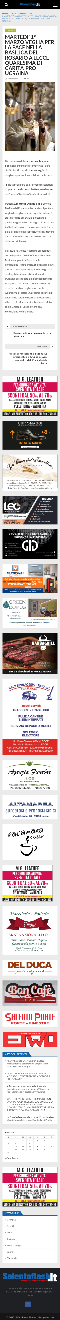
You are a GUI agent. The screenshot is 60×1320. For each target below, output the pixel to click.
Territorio (10, 30)
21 (9, 1150)
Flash (9, 1232)
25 (37, 1150)
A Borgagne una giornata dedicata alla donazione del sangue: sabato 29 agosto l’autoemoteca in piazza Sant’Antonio (28, 1089)
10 (30, 1143)
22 (16, 1150)
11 (37, 1143)
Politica (11, 1239)
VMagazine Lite (46, 1317)
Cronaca (11, 1219)
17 (30, 1146)
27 (51, 1150)
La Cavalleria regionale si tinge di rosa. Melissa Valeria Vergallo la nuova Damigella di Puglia (30, 1118)
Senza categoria (15, 1245)
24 (30, 1150)
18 (37, 1146)
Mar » (15, 1158)
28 (9, 1153)
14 (9, 1146)
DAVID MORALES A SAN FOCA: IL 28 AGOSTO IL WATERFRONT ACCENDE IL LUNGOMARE (28, 1076)
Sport (10, 1251)
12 (44, 1143)
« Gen (8, 1158)
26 (44, 1150)
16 (23, 1146)
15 (16, 1146)
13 (51, 1143)
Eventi (10, 1226)
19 (44, 1146)
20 (51, 1146)
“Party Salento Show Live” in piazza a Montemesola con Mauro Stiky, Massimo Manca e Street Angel (27, 1063)
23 (23, 1150)
